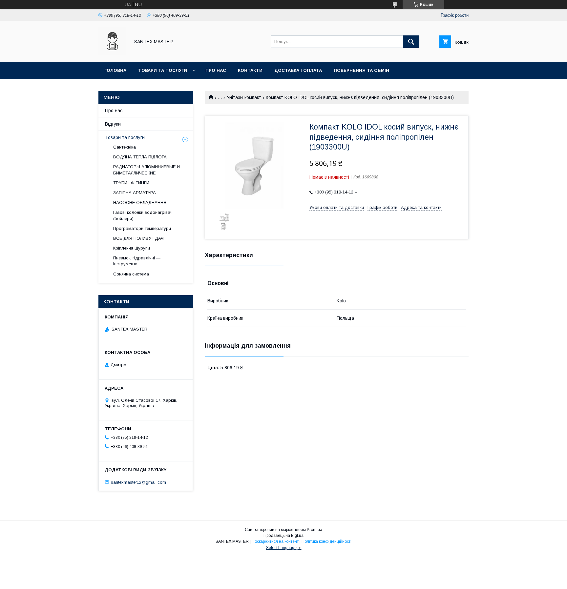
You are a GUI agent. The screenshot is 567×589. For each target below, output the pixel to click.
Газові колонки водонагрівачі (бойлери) (143, 215)
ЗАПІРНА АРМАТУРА (134, 192)
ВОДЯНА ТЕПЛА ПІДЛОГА (140, 156)
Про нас (215, 70)
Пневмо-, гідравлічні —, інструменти (137, 260)
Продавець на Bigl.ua (283, 535)
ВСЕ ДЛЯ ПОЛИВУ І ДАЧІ (138, 238)
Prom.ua (314, 529)
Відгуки (113, 124)
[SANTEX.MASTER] (112, 53)
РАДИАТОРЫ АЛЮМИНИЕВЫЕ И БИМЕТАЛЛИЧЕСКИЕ (146, 169)
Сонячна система (131, 274)
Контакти (250, 70)
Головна (115, 70)
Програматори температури (142, 228)
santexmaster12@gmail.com (138, 481)
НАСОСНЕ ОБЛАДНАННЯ (139, 202)
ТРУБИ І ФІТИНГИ (131, 182)
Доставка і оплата (298, 70)
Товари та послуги (162, 70)
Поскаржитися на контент (275, 541)
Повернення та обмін (361, 70)
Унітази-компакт (244, 97)
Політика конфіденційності (326, 541)
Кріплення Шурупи (131, 248)
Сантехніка (124, 147)
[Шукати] (411, 41)
